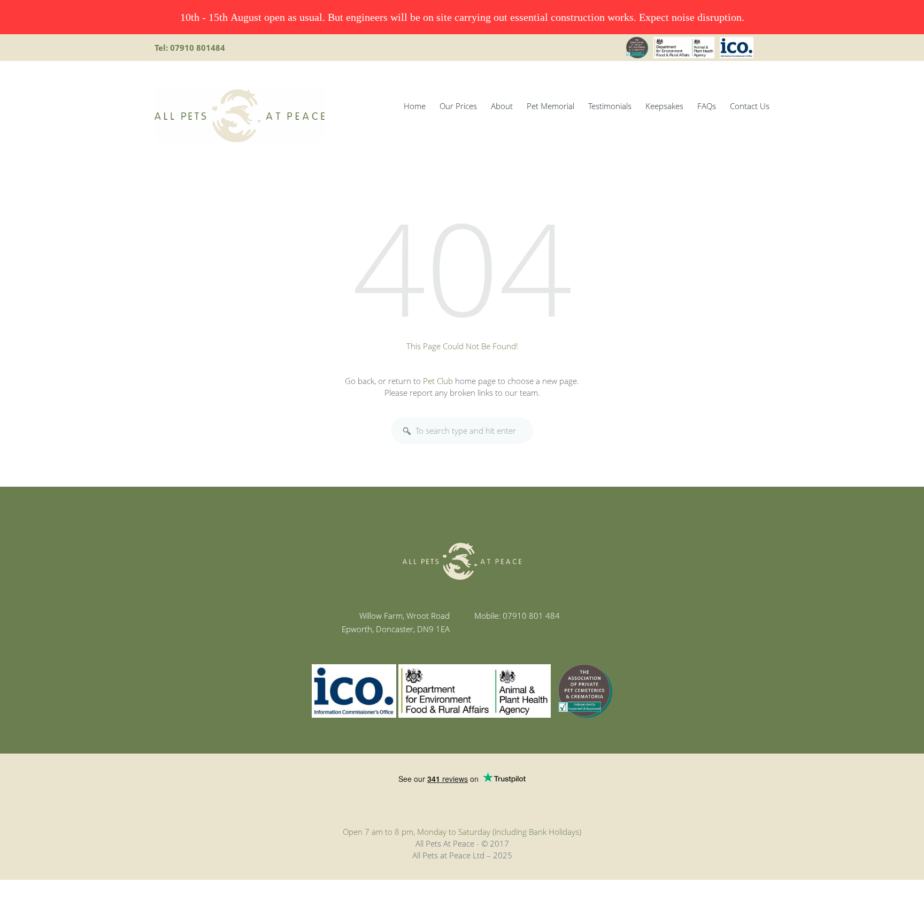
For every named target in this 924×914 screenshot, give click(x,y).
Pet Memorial (550, 106)
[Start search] (407, 431)
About (502, 106)
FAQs (706, 106)
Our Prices (458, 106)
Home (415, 106)
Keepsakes (664, 106)
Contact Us (749, 106)
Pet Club (438, 380)
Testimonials (610, 106)
